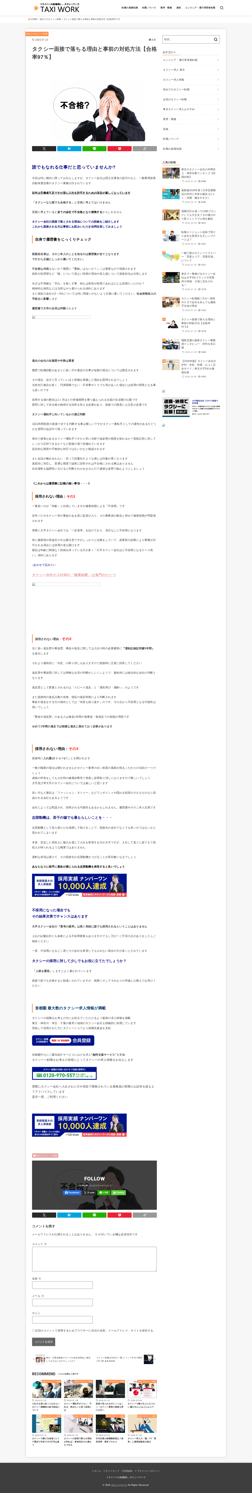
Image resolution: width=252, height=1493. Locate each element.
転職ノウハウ (149, 7)
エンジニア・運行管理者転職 (200, 7)
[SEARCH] (222, 7)
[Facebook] (72, 1192)
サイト (36, 1313)
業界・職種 (166, 7)
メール (38, 1295)
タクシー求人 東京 (174, 69)
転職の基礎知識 (130, 7)
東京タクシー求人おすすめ (179, 109)
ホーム (97, 1471)
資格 (178, 7)
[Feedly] (118, 1192)
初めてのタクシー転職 (37, 34)
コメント (39, 1243)
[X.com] (89, 1192)
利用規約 (128, 1471)
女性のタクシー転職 (175, 99)
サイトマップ (112, 1471)
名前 (36, 1278)
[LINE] (103, 1192)
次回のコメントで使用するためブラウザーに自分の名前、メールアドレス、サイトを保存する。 (95, 1330)
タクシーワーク (119, 1485)
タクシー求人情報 (173, 79)
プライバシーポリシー (148, 1471)
